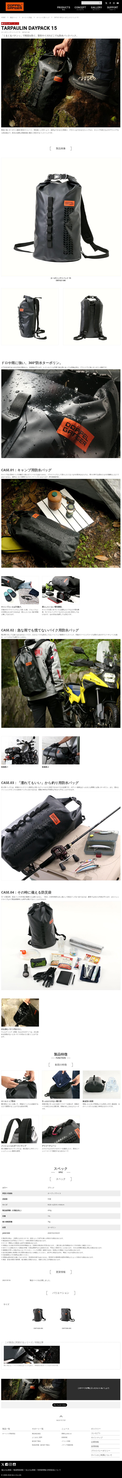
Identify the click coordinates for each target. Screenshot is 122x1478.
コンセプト (96, 1433)
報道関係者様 (18, 1470)
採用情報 (95, 1446)
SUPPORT (112, 8)
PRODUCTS (63, 8)
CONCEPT (80, 8)
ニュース (65, 1428)
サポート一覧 (37, 1428)
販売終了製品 (36, 1441)
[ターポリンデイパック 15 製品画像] (30, 344)
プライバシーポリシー (100, 1450)
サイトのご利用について (101, 1455)
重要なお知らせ (67, 1434)
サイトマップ (97, 1437)
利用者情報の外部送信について (49, 1470)
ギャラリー (96, 1428)
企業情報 (95, 1442)
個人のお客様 (6, 1470)
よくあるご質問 (37, 1437)
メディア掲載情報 (67, 1445)
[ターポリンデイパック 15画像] (20, 604)
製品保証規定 (36, 1434)
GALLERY (96, 8)
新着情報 (64, 1437)
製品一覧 (6, 1428)
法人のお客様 (30, 1470)
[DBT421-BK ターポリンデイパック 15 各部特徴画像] (20, 1098)
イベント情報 (66, 1441)
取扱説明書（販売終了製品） (41, 1445)
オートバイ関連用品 (8, 1434)
